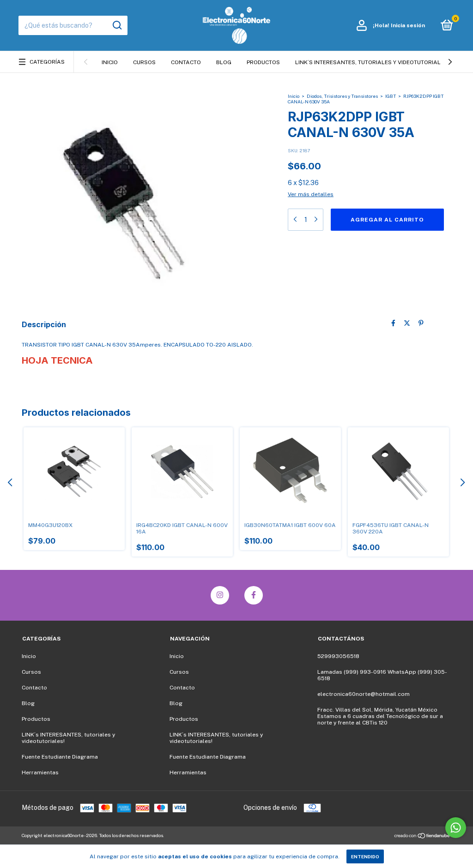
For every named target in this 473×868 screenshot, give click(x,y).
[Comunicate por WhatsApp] (455, 827)
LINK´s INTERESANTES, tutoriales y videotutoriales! (372, 62)
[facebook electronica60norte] (253, 595)
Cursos (144, 62)
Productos (263, 62)
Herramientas (40, 772)
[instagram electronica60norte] (220, 595)
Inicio (110, 62)
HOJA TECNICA (57, 360)
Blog (223, 62)
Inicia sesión (408, 25)
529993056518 (338, 656)
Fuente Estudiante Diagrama (60, 757)
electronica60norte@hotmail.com (363, 694)
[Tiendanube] (422, 836)
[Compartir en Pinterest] (421, 323)
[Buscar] (116, 25)
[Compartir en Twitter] (407, 323)
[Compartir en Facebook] (393, 323)
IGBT (390, 96)
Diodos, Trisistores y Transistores (342, 96)
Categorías (47, 62)
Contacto (186, 62)
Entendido (365, 856)
